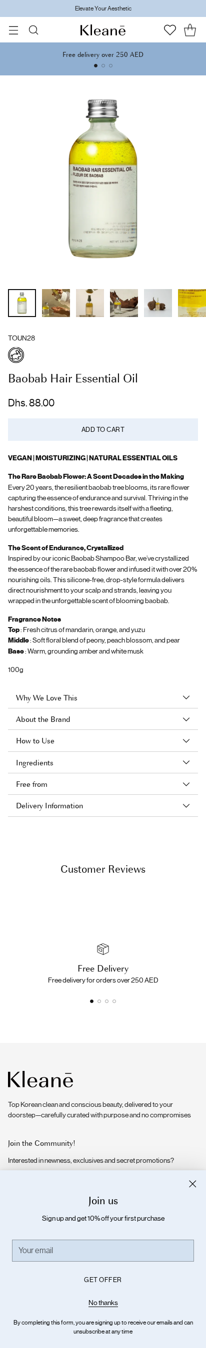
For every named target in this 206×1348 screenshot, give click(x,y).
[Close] (192, 1183)
